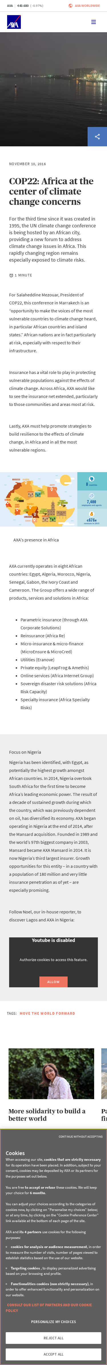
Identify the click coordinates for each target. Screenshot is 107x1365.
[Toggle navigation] (93, 22)
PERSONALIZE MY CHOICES (53, 1321)
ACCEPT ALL (53, 1354)
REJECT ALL (53, 1338)
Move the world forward (47, 1013)
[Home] (14, 22)
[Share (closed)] (97, 136)
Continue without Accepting (81, 1136)
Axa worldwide (87, 5)
